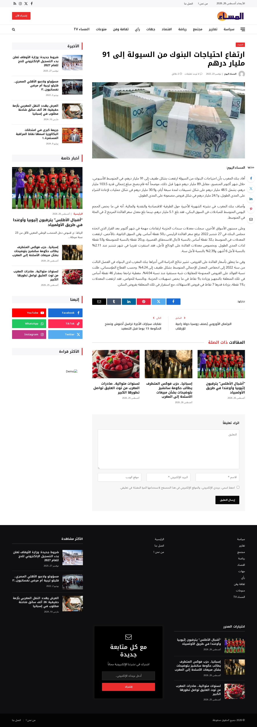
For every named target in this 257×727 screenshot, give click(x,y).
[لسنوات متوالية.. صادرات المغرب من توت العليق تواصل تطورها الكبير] (116, 364)
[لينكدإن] (251, 199)
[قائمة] (243, 29)
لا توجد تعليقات (192, 74)
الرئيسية (78, 214)
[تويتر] (251, 189)
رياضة (182, 29)
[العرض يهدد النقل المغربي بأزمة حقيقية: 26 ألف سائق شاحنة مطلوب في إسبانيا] (72, 111)
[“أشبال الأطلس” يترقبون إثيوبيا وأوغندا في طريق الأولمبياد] (221, 364)
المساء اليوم (230, 74)
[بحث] (14, 29)
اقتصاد (167, 29)
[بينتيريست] (251, 209)
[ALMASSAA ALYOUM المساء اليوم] (230, 15)
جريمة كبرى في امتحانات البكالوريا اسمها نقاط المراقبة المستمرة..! (37, 134)
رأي (137, 29)
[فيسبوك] (251, 178)
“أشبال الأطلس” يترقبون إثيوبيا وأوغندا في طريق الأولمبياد (225, 387)
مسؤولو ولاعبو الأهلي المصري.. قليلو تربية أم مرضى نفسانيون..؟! (36, 86)
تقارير (213, 29)
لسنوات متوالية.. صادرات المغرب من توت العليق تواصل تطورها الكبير (116, 387)
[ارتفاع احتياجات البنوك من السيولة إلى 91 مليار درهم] (168, 120)
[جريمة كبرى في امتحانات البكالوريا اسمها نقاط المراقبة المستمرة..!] (72, 135)
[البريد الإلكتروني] (251, 219)
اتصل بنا (188, 3)
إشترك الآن (21, 15)
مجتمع (197, 29)
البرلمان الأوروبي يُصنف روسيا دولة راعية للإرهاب (203, 326)
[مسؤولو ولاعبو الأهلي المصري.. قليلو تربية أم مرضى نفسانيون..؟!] (72, 87)
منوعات (101, 29)
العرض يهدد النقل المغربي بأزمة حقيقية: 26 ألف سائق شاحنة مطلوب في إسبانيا (35, 110)
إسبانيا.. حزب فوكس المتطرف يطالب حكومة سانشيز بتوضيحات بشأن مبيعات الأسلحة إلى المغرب (169, 390)
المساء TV (82, 29)
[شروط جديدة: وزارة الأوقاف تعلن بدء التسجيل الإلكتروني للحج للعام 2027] (72, 62)
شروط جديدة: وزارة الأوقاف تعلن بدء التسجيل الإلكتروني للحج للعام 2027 (35, 61)
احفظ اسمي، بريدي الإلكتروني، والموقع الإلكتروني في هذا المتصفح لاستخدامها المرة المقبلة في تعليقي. (177, 488)
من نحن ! (203, 3)
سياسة (229, 29)
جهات (150, 29)
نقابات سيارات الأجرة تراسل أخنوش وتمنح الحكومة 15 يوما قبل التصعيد (133, 326)
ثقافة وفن (120, 29)
